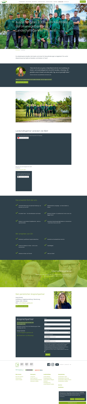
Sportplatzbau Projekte (63, 381)
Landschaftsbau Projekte (49, 384)
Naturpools (34, 1)
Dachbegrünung (47, 382)
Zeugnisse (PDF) (47, 339)
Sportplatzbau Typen (62, 376)
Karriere (55, 1)
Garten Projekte (19, 379)
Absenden (48, 354)
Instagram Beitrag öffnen (20, 169)
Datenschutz (66, 364)
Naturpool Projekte (34, 381)
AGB (70, 364)
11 (47, 121)
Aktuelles (66, 1)
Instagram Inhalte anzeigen (24, 176)
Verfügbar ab (46, 330)
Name (45, 318)
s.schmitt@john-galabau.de (25, 303)
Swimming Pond (33, 378)
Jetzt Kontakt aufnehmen (23, 82)
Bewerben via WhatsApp (26, 335)
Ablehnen (72, 399)
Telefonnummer (47, 326)
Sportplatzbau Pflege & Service (64, 379)
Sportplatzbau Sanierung (63, 378)
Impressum (62, 364)
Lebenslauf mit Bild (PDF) (48, 334)
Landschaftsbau (41, 1)
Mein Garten (28, 1)
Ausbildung (60, 1)
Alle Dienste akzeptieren (79, 399)
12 (48, 121)
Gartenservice (18, 378)
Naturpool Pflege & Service (36, 379)
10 (46, 121)
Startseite (18, 50)
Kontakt (83, 1)
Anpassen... (62, 399)
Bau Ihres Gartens (19, 376)
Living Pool (32, 376)
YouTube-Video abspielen (24, 137)
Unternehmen (22, 1)
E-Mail (45, 322)
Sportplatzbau (49, 1)
